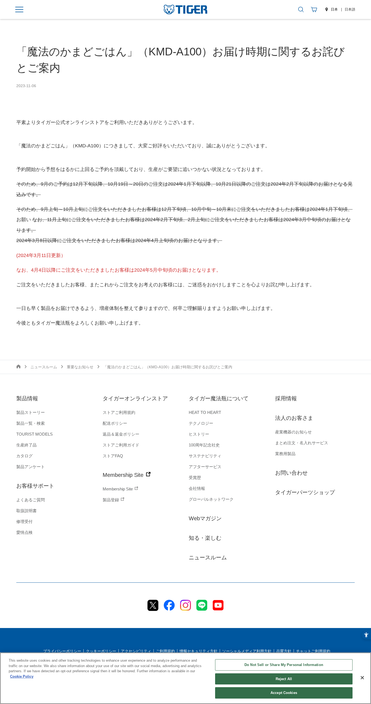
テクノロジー (201, 423)
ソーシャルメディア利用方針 (247, 651)
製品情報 (27, 398)
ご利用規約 (165, 651)
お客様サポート (35, 486)
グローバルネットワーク (211, 499)
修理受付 (24, 521)
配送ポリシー (115, 423)
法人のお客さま (294, 418)
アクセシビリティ (136, 651)
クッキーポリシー (101, 651)
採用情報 (286, 398)
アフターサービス (205, 466)
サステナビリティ (205, 456)
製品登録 (111, 499)
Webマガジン (205, 518)
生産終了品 (26, 445)
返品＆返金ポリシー (121, 434)
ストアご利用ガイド (121, 445)
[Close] (362, 678)
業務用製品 (285, 453)
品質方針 (283, 651)
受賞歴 (195, 477)
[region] (185, 678)
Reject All (284, 679)
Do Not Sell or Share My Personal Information (283, 665)
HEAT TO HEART (205, 412)
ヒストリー (199, 434)
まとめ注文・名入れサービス (301, 442)
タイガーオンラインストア (135, 398)
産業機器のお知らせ (293, 432)
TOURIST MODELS (34, 434)
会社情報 (197, 488)
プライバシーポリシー (62, 651)
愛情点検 (24, 532)
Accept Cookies (284, 693)
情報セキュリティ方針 (199, 651)
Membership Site (124, 475)
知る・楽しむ (205, 538)
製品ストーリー (30, 412)
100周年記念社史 (204, 445)
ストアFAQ (113, 456)
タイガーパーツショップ (305, 492)
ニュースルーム (208, 557)
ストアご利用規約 (119, 412)
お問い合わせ (291, 473)
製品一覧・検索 (30, 423)
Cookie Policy (21, 676)
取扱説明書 (26, 510)
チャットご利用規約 (313, 651)
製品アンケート (30, 466)
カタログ (24, 456)
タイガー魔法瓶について (219, 398)
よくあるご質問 (30, 499)
